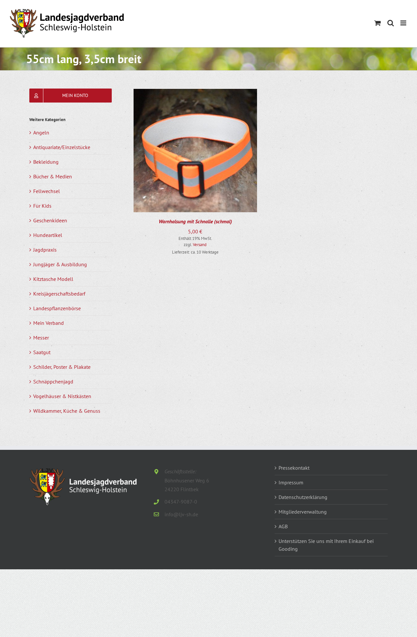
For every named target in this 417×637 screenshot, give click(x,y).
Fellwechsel (46, 191)
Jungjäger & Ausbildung (60, 264)
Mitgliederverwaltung (303, 511)
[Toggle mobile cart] (377, 23)
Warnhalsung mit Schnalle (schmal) (195, 221)
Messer (41, 337)
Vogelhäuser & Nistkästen (62, 396)
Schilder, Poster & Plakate (62, 367)
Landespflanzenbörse (57, 308)
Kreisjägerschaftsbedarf (59, 293)
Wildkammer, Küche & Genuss (66, 411)
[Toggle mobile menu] (403, 23)
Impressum (291, 482)
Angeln (41, 132)
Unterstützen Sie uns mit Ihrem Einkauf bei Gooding (326, 545)
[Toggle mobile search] (390, 23)
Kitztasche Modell (53, 279)
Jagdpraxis (45, 249)
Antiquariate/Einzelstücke (61, 147)
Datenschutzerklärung (303, 497)
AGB (283, 526)
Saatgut (41, 352)
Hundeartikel (47, 235)
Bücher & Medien (52, 176)
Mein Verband (48, 323)
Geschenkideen (50, 220)
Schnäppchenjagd (53, 381)
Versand (200, 244)
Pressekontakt (294, 467)
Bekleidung (46, 162)
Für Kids (42, 205)
